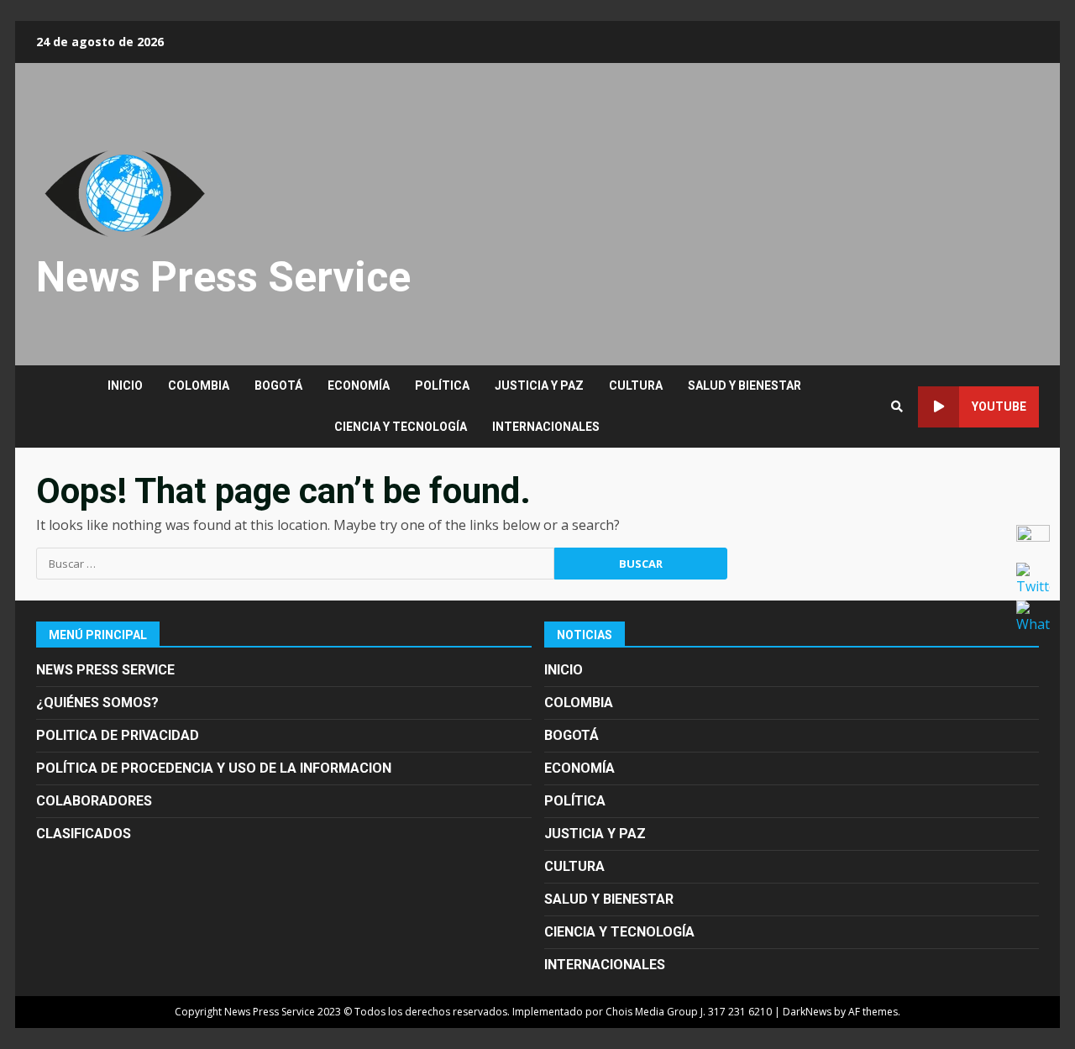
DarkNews (807, 1011)
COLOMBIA (198, 385)
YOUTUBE (999, 406)
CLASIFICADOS (83, 834)
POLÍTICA (442, 385)
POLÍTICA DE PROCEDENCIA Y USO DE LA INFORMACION (213, 768)
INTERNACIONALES (546, 426)
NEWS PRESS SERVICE (105, 670)
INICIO (125, 385)
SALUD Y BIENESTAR (744, 385)
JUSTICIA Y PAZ (539, 385)
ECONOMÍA (359, 385)
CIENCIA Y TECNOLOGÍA (400, 426)
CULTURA (636, 385)
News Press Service (223, 277)
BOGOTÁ (278, 385)
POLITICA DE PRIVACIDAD (117, 735)
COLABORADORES (94, 801)
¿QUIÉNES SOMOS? (97, 703)
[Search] (897, 406)
